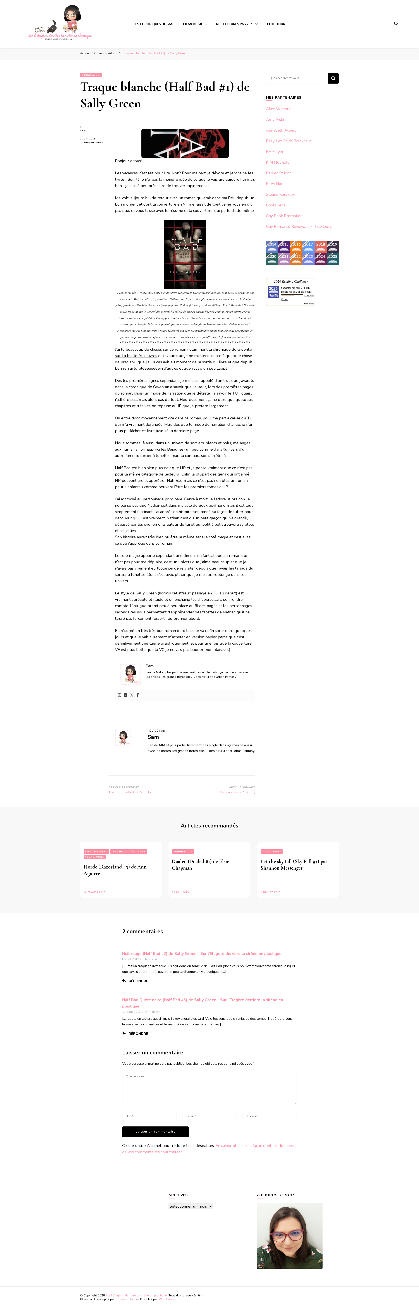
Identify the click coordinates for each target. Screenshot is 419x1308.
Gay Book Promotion (284, 215)
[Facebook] (138, 695)
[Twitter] (132, 695)
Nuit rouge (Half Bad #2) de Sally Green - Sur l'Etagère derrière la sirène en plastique (202, 953)
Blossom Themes (127, 1299)
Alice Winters (278, 109)
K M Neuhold (278, 162)
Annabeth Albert (281, 130)
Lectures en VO (96, 851)
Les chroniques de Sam (129, 851)
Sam (83, 130)
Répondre (138, 981)
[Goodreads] (125, 695)
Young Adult (91, 75)
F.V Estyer (274, 151)
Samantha (286, 287)
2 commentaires (94, 143)
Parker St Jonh (279, 173)
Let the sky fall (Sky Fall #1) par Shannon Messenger (294, 864)
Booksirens (275, 205)
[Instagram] (119, 695)
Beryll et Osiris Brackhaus (289, 141)
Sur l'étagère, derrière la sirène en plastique (136, 1295)
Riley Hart (275, 183)
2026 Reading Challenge (291, 281)
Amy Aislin (275, 119)
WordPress (166, 1299)
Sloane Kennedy (280, 194)
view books (309, 303)
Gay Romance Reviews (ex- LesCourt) (299, 226)
